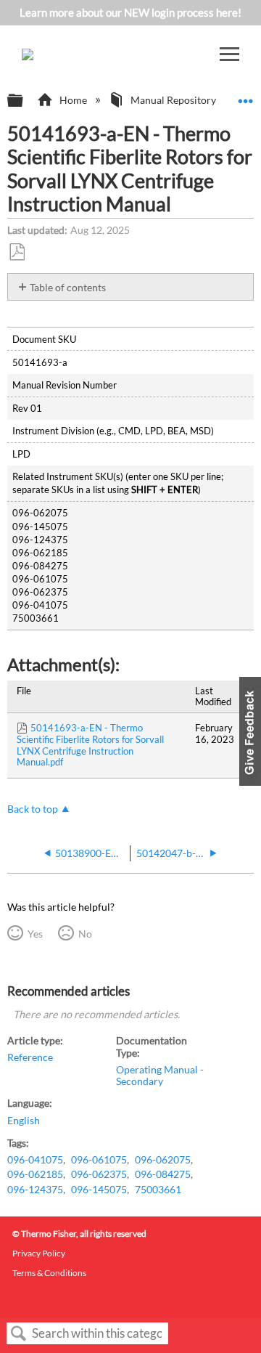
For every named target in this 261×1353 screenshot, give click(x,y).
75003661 (158, 1189)
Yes (35, 933)
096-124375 (35, 1189)
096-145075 (99, 1189)
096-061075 (99, 1160)
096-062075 (163, 1160)
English (23, 1120)
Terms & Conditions (49, 1272)
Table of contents (68, 287)
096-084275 (163, 1174)
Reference (30, 1057)
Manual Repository (173, 100)
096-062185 (35, 1174)
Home (72, 100)
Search (19, 1333)
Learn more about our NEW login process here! (130, 12)
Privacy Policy (38, 1253)
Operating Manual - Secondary (160, 1075)
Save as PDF (17, 252)
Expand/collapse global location (246, 96)
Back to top (32, 809)
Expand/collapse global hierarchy (24, 101)
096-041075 (35, 1160)
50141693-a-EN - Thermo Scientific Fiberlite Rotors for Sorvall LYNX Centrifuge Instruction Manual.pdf (90, 745)
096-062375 (99, 1174)
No (84, 933)
